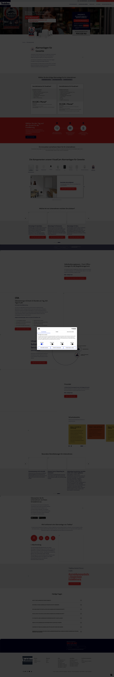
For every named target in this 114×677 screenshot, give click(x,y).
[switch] (52, 344)
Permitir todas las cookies (70, 347)
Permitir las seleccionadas (57, 347)
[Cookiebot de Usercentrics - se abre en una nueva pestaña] (72, 328)
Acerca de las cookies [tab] (70, 331)
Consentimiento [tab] (43, 331)
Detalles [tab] (57, 331)
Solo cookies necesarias (44, 347)
